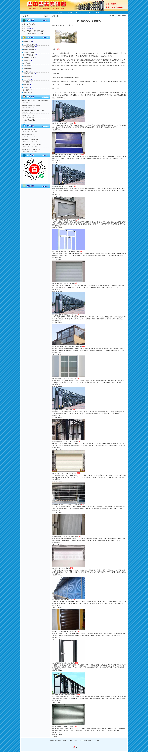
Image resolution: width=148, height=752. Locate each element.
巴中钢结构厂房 (27, 93)
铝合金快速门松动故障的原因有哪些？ (32, 144)
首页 (49, 12)
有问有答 (88, 12)
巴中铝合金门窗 (27, 76)
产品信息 (59, 12)
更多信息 (54, 736)
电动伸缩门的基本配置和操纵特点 (31, 105)
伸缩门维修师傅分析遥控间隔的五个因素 (33, 110)
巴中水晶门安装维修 (28, 49)
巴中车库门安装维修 (28, 55)
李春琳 (97, 741)
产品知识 (78, 12)
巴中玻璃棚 (26, 71)
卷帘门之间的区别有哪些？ (29, 130)
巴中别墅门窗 (27, 60)
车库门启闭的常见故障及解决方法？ (32, 149)
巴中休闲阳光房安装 (28, 57)
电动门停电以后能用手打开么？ (30, 139)
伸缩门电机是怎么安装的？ (29, 120)
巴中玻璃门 (26, 87)
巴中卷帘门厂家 (27, 41)
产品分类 (69, 12)
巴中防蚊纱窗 (27, 79)
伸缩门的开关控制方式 (28, 115)
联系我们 (98, 12)
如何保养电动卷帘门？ (28, 134)
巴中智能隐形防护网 (28, 74)
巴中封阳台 (26, 84)
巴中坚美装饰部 (56, 129)
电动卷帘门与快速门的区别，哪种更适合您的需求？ (35, 100)
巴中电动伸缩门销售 (28, 44)
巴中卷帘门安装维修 (28, 52)
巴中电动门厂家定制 (28, 47)
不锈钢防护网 (27, 66)
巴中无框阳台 (27, 90)
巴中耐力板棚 (27, 68)
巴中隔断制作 (27, 82)
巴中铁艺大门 (27, 63)
